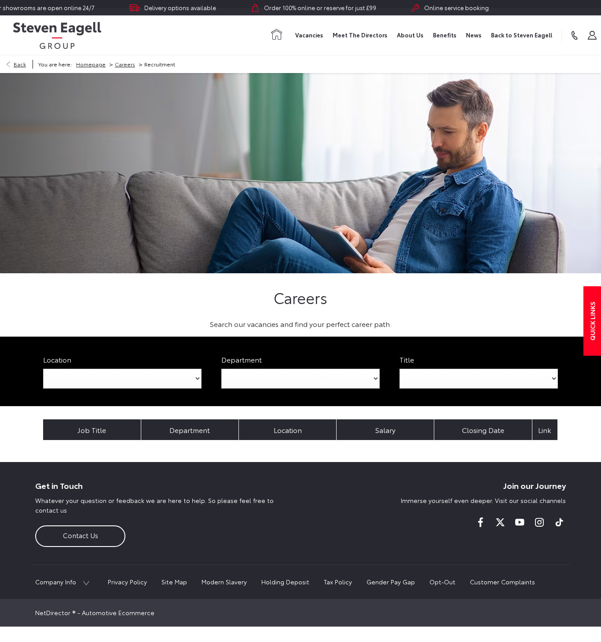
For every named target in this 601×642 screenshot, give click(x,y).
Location (57, 359)
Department (241, 359)
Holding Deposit (285, 581)
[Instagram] (539, 522)
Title (406, 359)
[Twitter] (500, 522)
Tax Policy (338, 581)
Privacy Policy (127, 581)
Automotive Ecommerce (118, 612)
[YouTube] (519, 522)
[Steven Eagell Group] (57, 35)
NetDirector (53, 612)
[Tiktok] (559, 522)
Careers (125, 64)
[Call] (574, 35)
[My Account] (592, 35)
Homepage (91, 64)
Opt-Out (442, 581)
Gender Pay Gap (390, 581)
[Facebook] (480, 522)
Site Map (174, 581)
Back (20, 64)
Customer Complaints (502, 581)
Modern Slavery (224, 581)
